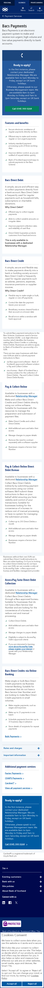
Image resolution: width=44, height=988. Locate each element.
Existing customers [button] (17, 877)
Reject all (32, 984)
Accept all (12, 984)
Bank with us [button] (14, 881)
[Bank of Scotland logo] (5, 9)
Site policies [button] (13, 886)
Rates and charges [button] (13, 749)
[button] (40, 9)
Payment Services (13, 16)
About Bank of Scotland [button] (19, 891)
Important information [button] (15, 756)
